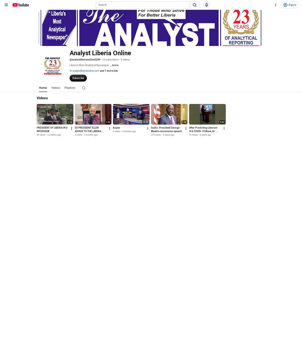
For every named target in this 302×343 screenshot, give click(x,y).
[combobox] (143, 5)
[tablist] (151, 88)
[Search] (194, 4)
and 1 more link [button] (109, 70)
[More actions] (71, 128)
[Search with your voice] (206, 4)
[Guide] (6, 5)
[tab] (43, 88)
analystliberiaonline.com (85, 70)
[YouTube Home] (20, 5)
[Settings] (276, 5)
